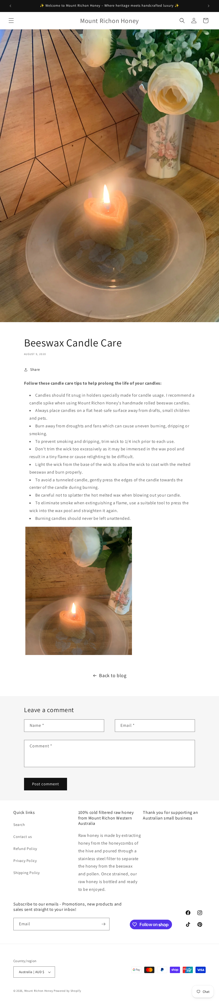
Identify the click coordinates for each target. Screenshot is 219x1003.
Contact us (22, 836)
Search (19, 824)
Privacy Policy (25, 860)
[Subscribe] (103, 924)
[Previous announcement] (10, 6)
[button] (11, 20)
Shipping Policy (26, 872)
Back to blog (112, 675)
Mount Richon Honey (38, 991)
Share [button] (35, 369)
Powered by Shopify (67, 991)
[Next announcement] (208, 6)
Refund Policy (25, 848)
